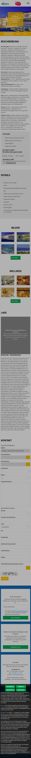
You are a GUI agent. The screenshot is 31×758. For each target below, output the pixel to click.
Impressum (21, 690)
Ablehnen (21, 686)
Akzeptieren (10, 686)
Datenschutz (10, 690)
